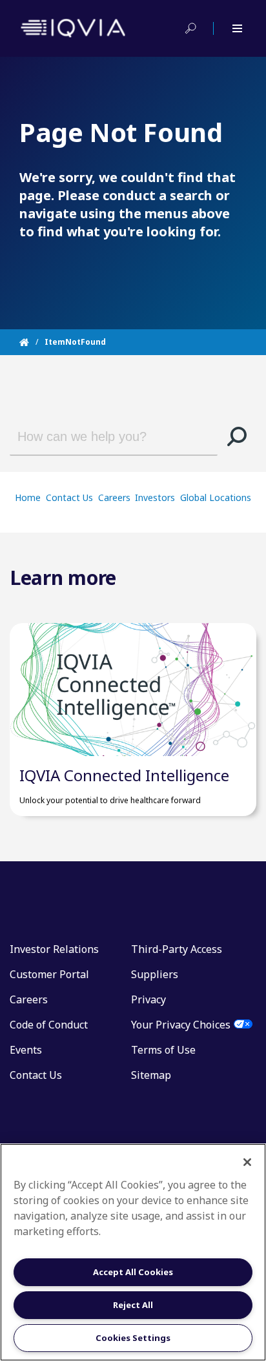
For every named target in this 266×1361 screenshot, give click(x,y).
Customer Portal (49, 974)
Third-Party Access (176, 949)
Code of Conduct (49, 1025)
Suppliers (154, 974)
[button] (237, 436)
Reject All (133, 1305)
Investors (155, 497)
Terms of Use (163, 1050)
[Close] (247, 1162)
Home (28, 497)
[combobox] (102, 436)
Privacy (148, 999)
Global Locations (215, 497)
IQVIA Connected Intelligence (124, 775)
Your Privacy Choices (180, 1025)
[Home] (32, 342)
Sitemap (151, 1075)
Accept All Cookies (133, 1272)
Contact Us (69, 497)
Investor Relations (54, 949)
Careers (114, 497)
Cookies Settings (133, 1338)
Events (26, 1050)
